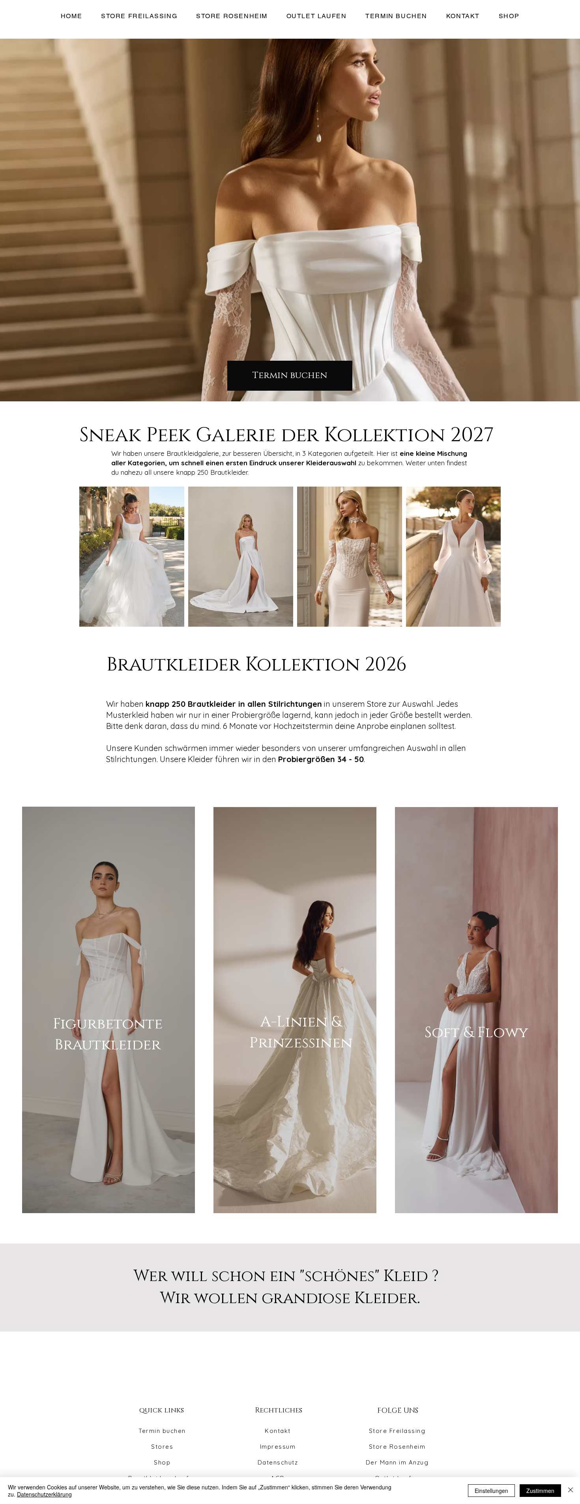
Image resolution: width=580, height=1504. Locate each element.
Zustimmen (540, 1491)
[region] (112, 1009)
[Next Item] (487, 556)
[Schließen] (570, 1490)
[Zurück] (33, 220)
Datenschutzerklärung (44, 1494)
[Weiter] (546, 220)
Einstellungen (491, 1491)
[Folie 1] (290, 393)
